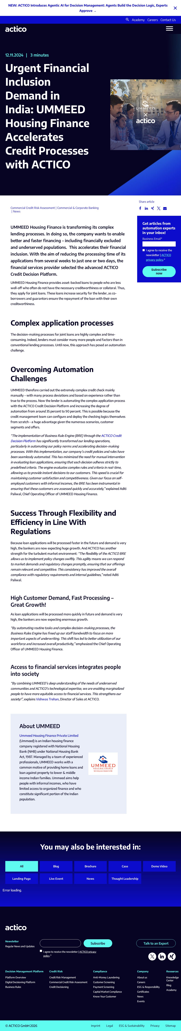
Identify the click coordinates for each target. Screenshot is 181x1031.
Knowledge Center (172, 979)
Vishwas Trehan (47, 699)
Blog (56, 866)
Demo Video (159, 866)
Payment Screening (103, 986)
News (90, 878)
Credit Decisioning (59, 986)
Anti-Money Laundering (106, 977)
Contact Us (168, 20)
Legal (109, 1025)
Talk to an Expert (156, 943)
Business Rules (13, 986)
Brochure (90, 866)
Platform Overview (15, 977)
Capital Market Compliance (107, 991)
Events (141, 1001)
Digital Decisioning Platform (20, 982)
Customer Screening (104, 982)
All (21, 866)
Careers (152, 20)
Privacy (154, 1025)
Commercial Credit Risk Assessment (68, 982)
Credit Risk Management (62, 977)
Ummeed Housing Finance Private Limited (48, 735)
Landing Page (21, 878)
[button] (127, 20)
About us (142, 977)
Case (125, 866)
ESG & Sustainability (131, 1025)
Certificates (143, 991)
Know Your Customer (104, 996)
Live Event (56, 878)
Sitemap (170, 1025)
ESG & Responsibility (148, 986)
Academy (138, 20)
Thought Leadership (125, 878)
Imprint (95, 1025)
